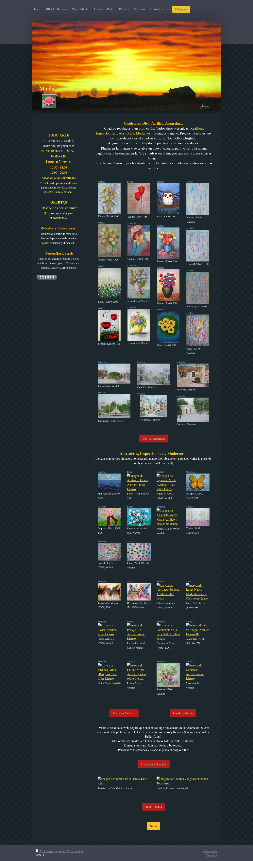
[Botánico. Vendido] (193, 410)
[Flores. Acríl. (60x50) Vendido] (139, 552)
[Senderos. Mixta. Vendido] (168, 675)
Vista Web (211, 855)
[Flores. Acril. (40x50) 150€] (139, 482)
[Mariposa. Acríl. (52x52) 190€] (198, 482)
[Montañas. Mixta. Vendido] (198, 672)
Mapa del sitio (75, 851)
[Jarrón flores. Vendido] (138, 282)
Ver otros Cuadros (124, 713)
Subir (153, 826)
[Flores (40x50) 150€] (109, 283)
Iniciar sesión (210, 851)
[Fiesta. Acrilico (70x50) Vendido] (109, 629)
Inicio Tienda (153, 806)
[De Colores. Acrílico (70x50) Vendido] (139, 592)
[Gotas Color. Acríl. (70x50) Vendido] (109, 552)
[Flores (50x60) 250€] (168, 327)
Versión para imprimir (52, 851)
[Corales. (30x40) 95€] (138, 240)
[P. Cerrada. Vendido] (153, 406)
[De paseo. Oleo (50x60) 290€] (109, 517)
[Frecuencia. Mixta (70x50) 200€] (168, 632)
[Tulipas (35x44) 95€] (138, 198)
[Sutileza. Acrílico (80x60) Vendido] (168, 592)
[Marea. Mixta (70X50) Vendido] (168, 517)
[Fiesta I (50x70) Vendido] (197, 199)
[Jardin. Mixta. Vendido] (109, 672)
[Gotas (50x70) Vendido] (197, 330)
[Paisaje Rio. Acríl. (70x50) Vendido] (139, 632)
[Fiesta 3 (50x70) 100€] (197, 288)
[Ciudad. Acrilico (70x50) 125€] (198, 517)
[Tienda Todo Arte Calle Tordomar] (124, 781)
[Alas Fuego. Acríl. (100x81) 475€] (198, 629)
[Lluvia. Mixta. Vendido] (139, 672)
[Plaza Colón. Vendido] (114, 374)
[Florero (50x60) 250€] (168, 243)
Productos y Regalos (153, 764)
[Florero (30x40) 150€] (168, 285)
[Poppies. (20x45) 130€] (109, 325)
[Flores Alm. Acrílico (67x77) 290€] (139, 517)
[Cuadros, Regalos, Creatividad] (183, 781)
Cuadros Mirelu (183, 713)
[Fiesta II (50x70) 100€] (197, 245)
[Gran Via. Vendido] (153, 374)
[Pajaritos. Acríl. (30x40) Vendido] (168, 482)
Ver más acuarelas (153, 438)
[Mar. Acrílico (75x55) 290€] (109, 482)
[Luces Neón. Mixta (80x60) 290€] (198, 592)
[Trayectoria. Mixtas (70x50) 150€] (109, 592)
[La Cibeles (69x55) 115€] (114, 406)
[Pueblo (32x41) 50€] (193, 375)
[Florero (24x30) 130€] (109, 198)
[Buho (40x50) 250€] (168, 198)
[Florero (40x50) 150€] (109, 240)
